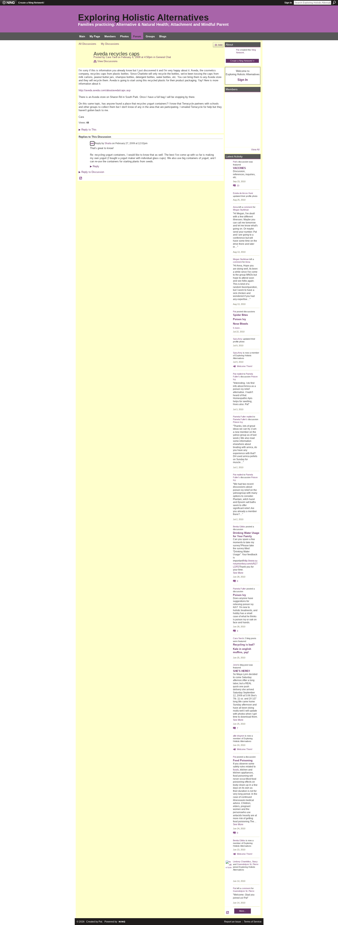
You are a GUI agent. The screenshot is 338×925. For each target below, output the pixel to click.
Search (334, 2)
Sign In (288, 2)
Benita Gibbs (239, 526)
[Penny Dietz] (252, 141)
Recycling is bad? (244, 644)
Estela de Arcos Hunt (243, 193)
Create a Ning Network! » (242, 61)
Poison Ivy (239, 319)
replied (240, 374)
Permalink (92, 143)
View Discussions (107, 61)
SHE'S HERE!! (241, 671)
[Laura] (252, 98)
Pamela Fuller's (240, 419)
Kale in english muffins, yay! (242, 650)
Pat (237, 50)
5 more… (237, 328)
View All (255, 149)
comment (248, 207)
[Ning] (8, 2)
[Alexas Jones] (252, 119)
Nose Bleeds (240, 323)
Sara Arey (237, 339)
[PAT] (231, 119)
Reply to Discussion (91, 172)
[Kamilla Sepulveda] (241, 130)
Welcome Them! (244, 366)
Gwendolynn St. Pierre (247, 864)
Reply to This (87, 129)
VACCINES (239, 168)
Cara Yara (111, 57)
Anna (235, 207)
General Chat (163, 57)
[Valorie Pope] (252, 109)
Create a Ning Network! (31, 2)
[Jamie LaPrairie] (252, 130)
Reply (94, 166)
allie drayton (238, 736)
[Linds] (231, 98)
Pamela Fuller (239, 416)
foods (236, 769)
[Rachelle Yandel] (231, 141)
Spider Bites (240, 314)
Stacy (255, 861)
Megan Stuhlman (241, 210)
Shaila (108, 143)
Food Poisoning (243, 760)
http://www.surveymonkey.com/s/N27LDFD (245, 563)
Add (220, 45)
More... (242, 911)
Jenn (235, 665)
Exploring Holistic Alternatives (143, 17)
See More (238, 572)
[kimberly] (241, 98)
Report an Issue (232, 921)
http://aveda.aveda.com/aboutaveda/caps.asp (104, 90)
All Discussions (87, 43)
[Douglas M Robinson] (241, 141)
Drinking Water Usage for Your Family (246, 534)
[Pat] (231, 109)
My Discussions (110, 43)
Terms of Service (253, 921)
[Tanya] (241, 119)
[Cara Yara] (85, 62)
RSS (81, 178)
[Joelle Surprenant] (241, 109)
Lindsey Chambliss (242, 861)
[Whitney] (231, 130)
